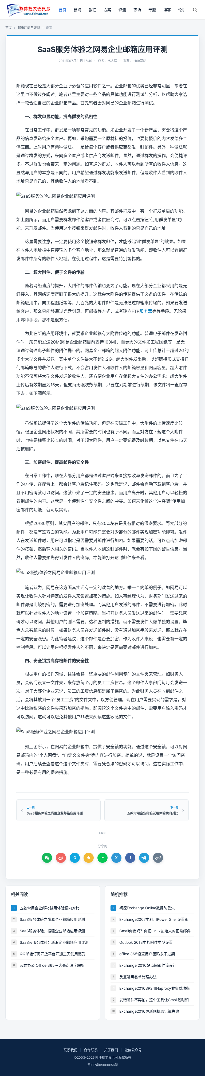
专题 (152, 9)
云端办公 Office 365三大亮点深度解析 (52, 965)
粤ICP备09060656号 (102, 1065)
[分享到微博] (61, 858)
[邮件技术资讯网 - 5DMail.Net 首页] (28, 10)
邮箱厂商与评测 (29, 28)
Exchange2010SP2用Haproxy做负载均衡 (154, 988)
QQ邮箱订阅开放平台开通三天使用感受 (52, 954)
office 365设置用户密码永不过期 (147, 954)
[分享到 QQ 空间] (89, 858)
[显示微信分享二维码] (47, 858)
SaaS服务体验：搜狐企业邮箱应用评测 (52, 931)
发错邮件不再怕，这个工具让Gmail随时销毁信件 (156, 999)
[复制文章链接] (158, 858)
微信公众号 (133, 1050)
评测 (122, 9)
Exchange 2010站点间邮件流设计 (147, 965)
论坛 (182, 9)
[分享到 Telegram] (144, 858)
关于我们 (111, 1050)
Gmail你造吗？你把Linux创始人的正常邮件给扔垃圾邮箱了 (156, 931)
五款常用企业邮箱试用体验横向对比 (50, 908)
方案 (107, 9)
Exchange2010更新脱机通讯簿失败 (149, 1011)
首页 (62, 9)
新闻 (77, 9)
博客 (167, 9)
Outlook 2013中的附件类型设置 (146, 942)
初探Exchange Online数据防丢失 (147, 908)
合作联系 (91, 1050)
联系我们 (70, 1050)
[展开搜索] (195, 9)
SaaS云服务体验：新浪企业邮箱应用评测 (54, 942)
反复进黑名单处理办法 (138, 976)
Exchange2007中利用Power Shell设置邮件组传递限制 (156, 919)
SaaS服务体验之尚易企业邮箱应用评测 (52, 919)
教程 (92, 9)
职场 (137, 9)
